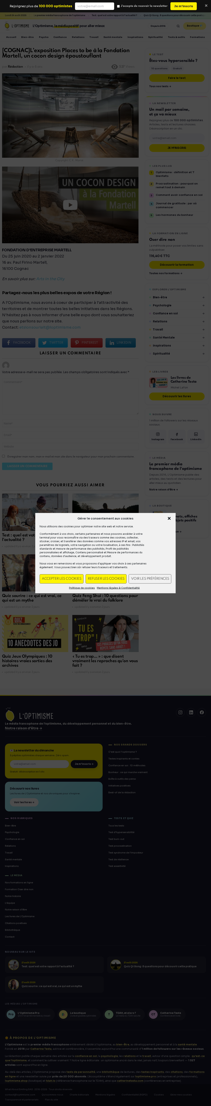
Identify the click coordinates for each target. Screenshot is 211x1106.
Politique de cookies (82, 587)
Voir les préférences (150, 579)
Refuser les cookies (106, 579)
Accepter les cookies (61, 579)
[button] (169, 518)
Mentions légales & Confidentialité (118, 587)
